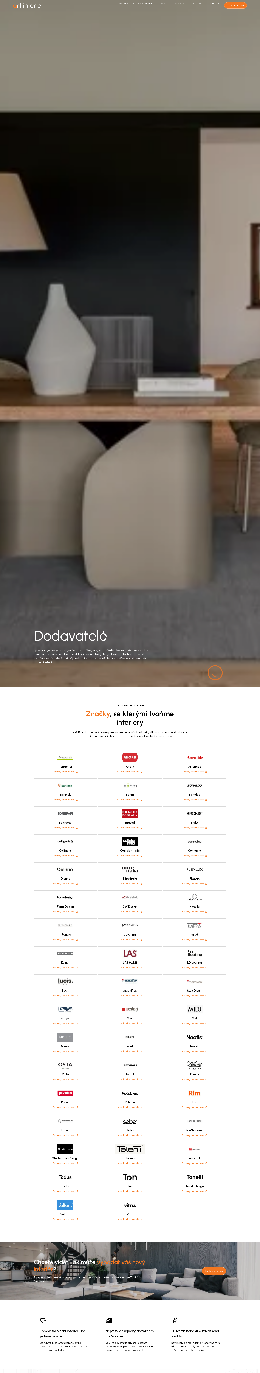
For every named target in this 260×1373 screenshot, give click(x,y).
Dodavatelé (198, 3)
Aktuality (123, 3)
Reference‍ (181, 3)
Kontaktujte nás (214, 1271)
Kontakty (214, 3)
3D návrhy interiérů (143, 3)
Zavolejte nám (235, 5)
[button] (164, 4)
